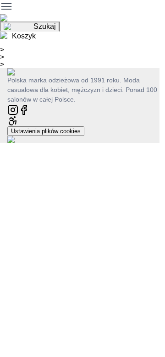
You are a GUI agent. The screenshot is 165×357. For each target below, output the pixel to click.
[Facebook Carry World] (23, 109)
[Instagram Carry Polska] (12, 109)
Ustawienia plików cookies (46, 131)
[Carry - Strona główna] (20, 72)
